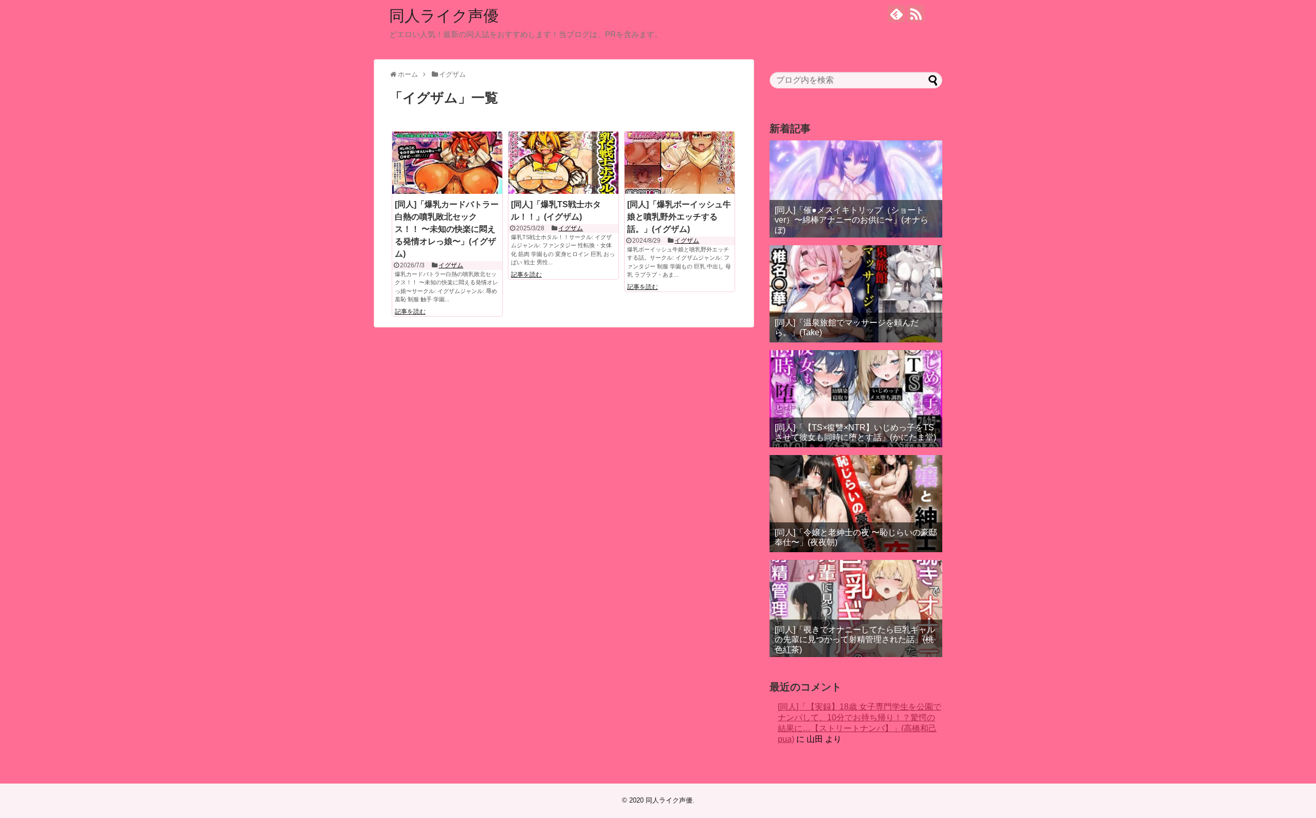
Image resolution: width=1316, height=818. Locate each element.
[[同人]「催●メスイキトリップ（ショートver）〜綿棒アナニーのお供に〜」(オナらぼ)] (856, 189)
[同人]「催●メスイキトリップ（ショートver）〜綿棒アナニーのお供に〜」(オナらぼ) (851, 220)
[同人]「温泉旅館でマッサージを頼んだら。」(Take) (847, 327)
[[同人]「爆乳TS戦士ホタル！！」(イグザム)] (563, 162)
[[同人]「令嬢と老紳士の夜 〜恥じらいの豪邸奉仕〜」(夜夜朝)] (856, 503)
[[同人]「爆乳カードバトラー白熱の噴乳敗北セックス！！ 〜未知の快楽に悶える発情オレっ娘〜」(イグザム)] (447, 162)
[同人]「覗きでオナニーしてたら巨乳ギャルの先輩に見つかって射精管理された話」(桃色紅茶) (855, 639)
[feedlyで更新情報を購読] (896, 13)
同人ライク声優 (444, 15)
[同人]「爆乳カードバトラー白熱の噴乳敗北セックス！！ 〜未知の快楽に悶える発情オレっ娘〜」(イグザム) (447, 229)
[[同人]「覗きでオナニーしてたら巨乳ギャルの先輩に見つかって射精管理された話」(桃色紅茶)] (856, 608)
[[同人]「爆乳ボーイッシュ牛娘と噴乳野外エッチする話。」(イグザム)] (680, 162)
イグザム (450, 265)
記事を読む (410, 311)
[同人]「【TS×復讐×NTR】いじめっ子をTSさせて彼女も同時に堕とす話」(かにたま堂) (855, 432)
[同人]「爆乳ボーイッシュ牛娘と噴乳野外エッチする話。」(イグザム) (679, 216)
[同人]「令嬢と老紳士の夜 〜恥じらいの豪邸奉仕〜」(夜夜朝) (856, 537)
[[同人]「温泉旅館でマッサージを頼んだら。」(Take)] (856, 293)
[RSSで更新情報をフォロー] (915, 13)
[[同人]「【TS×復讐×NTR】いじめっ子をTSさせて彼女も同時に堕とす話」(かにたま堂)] (856, 398)
